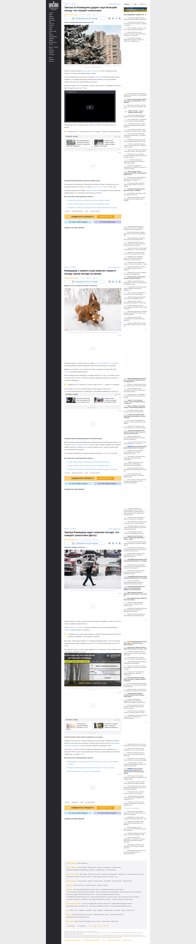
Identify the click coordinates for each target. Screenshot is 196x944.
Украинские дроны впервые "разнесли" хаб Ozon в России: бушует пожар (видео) (134, 695)
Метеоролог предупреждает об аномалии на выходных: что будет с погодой (90, 785)
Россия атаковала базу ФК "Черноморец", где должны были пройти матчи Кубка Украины (134, 390)
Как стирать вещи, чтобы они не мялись (128, 914)
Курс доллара (83, 892)
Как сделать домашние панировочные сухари (107, 912)
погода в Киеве (95, 211)
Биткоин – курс (114, 894)
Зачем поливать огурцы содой (110, 939)
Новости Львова (82, 885)
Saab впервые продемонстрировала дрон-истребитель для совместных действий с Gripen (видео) (135, 610)
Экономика (52, 20)
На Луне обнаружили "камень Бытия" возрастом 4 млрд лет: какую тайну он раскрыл (135, 307)
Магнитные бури (127, 898)
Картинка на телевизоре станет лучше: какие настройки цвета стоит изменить (134, 823)
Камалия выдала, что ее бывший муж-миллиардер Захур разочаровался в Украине (135, 396)
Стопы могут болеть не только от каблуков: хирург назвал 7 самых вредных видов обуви (135, 653)
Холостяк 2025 (130, 928)
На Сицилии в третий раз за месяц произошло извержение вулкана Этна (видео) (92, 207)
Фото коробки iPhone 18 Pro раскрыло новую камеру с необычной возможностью (134, 475)
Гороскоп (69, 903)
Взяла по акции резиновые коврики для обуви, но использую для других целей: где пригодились (135, 685)
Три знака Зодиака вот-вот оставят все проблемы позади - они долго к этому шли (135, 324)
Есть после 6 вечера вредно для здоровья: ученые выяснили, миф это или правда (135, 422)
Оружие (51, 34)
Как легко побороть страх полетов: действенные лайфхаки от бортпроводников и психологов (135, 95)
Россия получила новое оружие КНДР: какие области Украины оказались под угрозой (135, 679)
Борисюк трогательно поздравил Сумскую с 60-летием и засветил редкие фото (135, 234)
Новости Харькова (111, 887)
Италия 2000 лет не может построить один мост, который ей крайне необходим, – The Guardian (134, 34)
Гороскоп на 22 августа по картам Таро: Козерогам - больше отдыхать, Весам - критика (135, 667)
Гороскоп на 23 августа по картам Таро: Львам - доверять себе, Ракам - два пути (135, 106)
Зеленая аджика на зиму (116, 932)
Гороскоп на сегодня (78, 903)
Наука (50, 29)
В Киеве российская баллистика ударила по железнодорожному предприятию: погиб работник (134, 588)
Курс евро (91, 892)
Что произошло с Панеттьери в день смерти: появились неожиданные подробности (135, 288)
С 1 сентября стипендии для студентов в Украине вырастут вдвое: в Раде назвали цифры (134, 161)
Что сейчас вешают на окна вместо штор (122, 917)
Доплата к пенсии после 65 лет (135, 892)
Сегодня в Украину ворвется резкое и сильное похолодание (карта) (88, 204)
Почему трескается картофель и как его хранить (88, 939)
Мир (50, 22)
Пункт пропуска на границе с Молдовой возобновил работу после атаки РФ (135, 594)
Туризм (51, 40)
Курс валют (98, 892)
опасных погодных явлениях (79, 444)
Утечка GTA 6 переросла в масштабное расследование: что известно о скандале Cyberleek (135, 167)
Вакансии (51, 59)
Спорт (50, 27)
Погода (51, 44)
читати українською (114, 4)
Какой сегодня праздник (73, 921)
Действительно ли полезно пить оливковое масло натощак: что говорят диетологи (134, 846)
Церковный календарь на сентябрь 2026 (77, 923)
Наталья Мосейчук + (82, 881)
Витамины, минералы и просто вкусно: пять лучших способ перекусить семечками (134, 754)
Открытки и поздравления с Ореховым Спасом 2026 (96, 921)
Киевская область (77, 211)
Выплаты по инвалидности (104, 885)
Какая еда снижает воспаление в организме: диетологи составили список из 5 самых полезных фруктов (135, 549)
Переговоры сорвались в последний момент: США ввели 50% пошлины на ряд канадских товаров (135, 313)
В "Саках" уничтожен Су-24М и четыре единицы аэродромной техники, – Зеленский (135, 416)
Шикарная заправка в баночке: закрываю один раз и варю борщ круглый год (135, 469)
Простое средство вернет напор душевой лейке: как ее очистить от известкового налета (134, 555)
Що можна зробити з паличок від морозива (107, 909)
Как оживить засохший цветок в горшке (99, 917)
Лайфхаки (69, 907)
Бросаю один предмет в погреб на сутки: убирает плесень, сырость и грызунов (135, 268)
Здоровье (51, 38)
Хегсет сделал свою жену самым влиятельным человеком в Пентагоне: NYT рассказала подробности (135, 787)
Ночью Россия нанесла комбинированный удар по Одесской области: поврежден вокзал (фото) (133, 582)
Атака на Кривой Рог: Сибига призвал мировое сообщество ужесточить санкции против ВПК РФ (135, 764)
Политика (51, 18)
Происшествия (53, 36)
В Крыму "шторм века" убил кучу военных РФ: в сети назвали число (83, 400)
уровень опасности (92, 190)
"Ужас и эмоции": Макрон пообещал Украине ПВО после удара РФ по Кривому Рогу (135, 173)
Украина (51, 16)
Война (50, 14)
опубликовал (98, 77)
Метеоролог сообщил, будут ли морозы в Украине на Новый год (111, 743)
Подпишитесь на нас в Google (86, 18)
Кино (76, 928)
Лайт (50, 33)
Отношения (117, 928)
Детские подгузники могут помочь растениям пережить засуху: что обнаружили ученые (135, 852)
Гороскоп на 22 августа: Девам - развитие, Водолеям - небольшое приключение (134, 673)
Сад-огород (69, 939)
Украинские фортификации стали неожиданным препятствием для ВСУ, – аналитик (134, 199)
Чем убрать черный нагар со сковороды (77, 917)
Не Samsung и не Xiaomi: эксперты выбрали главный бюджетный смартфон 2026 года (134, 125)
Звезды (123, 928)
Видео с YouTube (53, 47)
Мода (94, 928)
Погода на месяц (81, 898)
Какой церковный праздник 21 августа (122, 921)
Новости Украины (71, 885)
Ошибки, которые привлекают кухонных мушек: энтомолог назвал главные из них (133, 604)
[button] (89, 149)
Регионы (51, 25)
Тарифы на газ (122, 892)
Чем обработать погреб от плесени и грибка (111, 907)
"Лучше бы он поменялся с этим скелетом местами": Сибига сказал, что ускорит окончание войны (134, 432)
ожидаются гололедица (75, 645)
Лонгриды (51, 54)
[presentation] (116, 136)
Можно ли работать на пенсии (100, 894)
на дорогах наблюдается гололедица (106, 363)
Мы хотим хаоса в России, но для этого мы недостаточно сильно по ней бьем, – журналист (135, 23)
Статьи (51, 49)
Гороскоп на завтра (90, 903)
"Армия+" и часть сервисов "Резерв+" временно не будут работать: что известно (134, 401)
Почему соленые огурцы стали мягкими (130, 909)
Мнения (51, 52)
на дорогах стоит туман (99, 187)
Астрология (89, 928)
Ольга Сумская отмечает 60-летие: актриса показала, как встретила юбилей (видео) (135, 543)
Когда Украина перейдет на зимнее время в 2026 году (80, 887)
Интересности (53, 42)
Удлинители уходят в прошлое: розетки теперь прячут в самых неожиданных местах (134, 452)
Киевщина (75, 820)
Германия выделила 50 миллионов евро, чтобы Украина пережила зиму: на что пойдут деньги (135, 380)
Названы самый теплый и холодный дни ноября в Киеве (110, 400)
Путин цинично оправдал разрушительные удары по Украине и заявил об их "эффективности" (133, 39)
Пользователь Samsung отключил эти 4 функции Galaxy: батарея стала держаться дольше (135, 717)
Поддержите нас (135, 9)
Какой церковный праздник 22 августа (99, 923)
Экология (51, 23)
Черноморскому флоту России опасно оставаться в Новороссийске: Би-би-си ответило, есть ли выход (134, 244)
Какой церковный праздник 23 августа (121, 923)
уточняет (67, 371)
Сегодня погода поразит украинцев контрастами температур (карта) (88, 200)
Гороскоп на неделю (102, 903)
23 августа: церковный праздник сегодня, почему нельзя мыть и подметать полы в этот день (135, 145)
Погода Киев (107, 898)
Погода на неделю (117, 898)
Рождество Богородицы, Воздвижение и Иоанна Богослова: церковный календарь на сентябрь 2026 (134, 701)
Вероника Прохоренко (71, 15)
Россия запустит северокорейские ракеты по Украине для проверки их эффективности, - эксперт (135, 179)
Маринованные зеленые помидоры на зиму (77, 934)
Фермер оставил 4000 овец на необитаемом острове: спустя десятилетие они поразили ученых (135, 282)
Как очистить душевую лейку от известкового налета (80, 912)
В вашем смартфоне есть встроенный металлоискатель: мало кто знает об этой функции (134, 438)
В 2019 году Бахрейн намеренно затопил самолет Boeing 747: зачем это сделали (134, 184)
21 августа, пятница (131, 808)
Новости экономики (72, 892)
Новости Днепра (100, 887)
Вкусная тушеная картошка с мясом (82, 932)
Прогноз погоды (71, 898)
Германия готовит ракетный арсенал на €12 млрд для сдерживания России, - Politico (134, 537)
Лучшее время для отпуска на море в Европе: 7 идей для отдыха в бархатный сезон (135, 643)
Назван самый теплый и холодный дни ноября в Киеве (84, 789)
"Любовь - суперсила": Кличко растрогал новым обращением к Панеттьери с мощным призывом (133, 464)
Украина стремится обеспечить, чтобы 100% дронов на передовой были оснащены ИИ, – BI (134, 797)
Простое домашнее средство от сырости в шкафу (104, 914)
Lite (67, 928)
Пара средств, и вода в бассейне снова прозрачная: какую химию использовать (134, 458)
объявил (66, 647)
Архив (50, 57)
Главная (51, 12)
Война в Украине (71, 881)
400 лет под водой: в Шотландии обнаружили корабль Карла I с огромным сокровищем (135, 135)
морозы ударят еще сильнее (91, 71)
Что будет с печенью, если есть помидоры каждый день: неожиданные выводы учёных (134, 803)
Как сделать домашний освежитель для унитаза (86, 907)
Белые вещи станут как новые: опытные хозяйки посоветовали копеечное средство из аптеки (135, 155)
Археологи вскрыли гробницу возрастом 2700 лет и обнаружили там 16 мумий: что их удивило (135, 813)
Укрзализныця (70, 894)
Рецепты (72, 928)
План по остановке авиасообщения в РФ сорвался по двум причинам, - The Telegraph (135, 101)
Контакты (51, 61)
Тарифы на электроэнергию (109, 892)
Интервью (51, 50)
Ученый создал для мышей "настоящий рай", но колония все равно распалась (134, 319)
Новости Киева (92, 885)
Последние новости (134, 15)
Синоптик (90, 898)
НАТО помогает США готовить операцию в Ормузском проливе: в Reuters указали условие (135, 777)
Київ (86, 211)
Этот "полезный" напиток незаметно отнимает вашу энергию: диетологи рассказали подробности (135, 481)
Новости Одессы (116, 885)
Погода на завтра (98, 898)
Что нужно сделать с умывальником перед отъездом (80, 909)
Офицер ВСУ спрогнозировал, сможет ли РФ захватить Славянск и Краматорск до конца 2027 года (133, 258)
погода (67, 211)
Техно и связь (52, 31)
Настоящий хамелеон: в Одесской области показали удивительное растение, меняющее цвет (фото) (135, 527)
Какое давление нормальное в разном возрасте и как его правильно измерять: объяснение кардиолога (134, 228)
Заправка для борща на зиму (101, 932)
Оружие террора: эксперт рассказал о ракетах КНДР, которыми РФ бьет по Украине (135, 829)
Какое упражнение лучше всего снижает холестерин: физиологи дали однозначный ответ (134, 706)
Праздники (100, 928)
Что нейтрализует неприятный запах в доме (77, 914)
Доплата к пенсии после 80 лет (83, 894)
